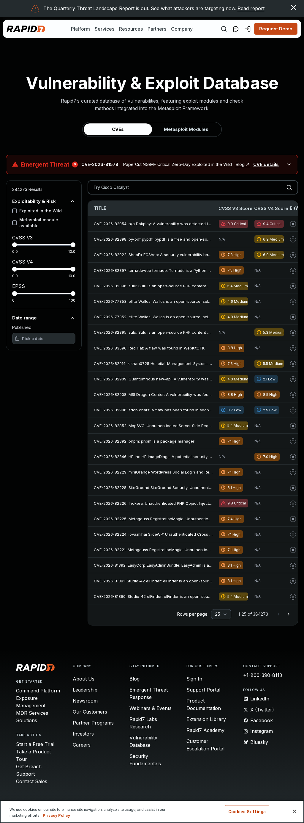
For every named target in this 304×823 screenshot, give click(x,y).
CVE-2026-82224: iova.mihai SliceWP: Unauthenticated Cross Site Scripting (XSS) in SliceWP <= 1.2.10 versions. (197, 534)
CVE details (266, 164)
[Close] (294, 811)
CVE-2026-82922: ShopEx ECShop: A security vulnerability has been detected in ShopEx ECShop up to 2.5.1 (193, 254)
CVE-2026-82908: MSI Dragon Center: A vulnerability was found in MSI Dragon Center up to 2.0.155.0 (188, 394)
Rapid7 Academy (205, 730)
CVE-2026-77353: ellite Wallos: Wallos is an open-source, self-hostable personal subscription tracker (189, 301)
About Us (83, 679)
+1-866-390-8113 (262, 675)
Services (104, 29)
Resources (131, 29)
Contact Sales (31, 781)
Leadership (85, 690)
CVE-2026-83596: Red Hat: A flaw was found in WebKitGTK (149, 348)
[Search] (223, 28)
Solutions (26, 720)
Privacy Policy (56, 815)
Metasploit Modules (186, 129)
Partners (157, 29)
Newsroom (85, 701)
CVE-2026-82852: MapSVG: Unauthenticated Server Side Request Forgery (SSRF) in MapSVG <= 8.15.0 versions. (198, 425)
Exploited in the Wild (40, 210)
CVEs (118, 129)
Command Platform (38, 691)
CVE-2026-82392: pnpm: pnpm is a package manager (144, 441)
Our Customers (90, 712)
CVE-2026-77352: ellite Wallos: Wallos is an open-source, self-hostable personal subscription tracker (189, 316)
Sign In (194, 679)
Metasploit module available (38, 222)
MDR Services (32, 713)
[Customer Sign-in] (247, 28)
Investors (83, 734)
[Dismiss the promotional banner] (293, 7)
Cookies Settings (247, 811)
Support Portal (203, 690)
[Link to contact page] (235, 28)
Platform (80, 29)
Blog (134, 679)
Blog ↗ (242, 164)
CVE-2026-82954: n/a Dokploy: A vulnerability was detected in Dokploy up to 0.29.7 (171, 223)
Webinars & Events (150, 708)
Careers (82, 745)
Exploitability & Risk (34, 201)
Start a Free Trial (35, 744)
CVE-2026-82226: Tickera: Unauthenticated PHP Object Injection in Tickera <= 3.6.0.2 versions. (183, 503)
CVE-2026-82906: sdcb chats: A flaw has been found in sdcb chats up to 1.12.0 (168, 409)
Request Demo (275, 29)
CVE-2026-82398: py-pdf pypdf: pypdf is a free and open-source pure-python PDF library (177, 239)
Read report (251, 8)
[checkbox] (14, 211)
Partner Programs (93, 723)
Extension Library (206, 719)
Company (182, 29)
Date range (24, 318)
